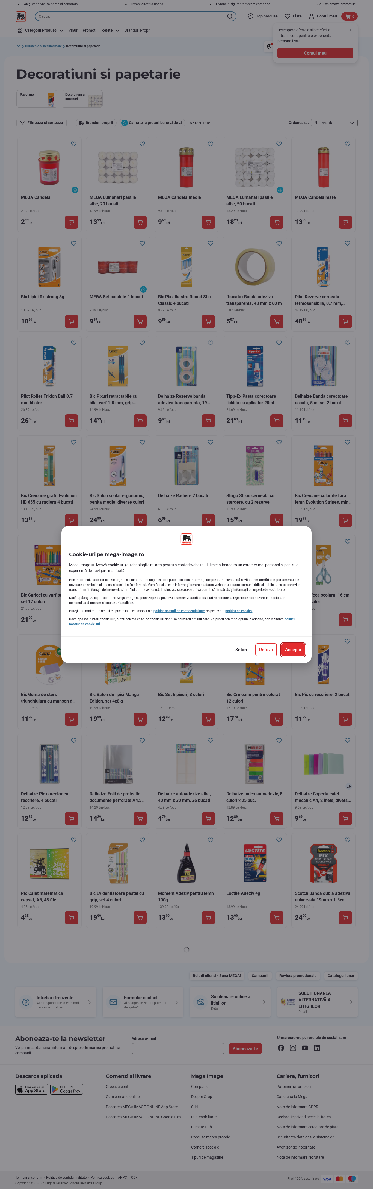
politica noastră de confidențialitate (179, 611)
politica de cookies (238, 611)
